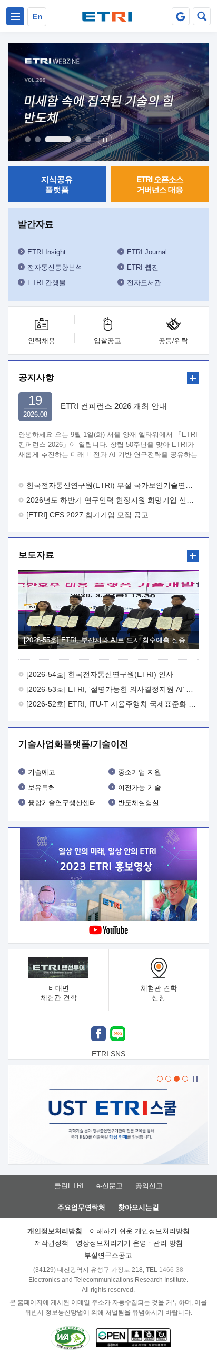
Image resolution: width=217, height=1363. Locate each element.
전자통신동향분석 (54, 267)
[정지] (105, 140)
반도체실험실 (138, 803)
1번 (28, 139)
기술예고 (41, 772)
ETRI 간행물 (46, 283)
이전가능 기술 (139, 787)
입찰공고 (107, 341)
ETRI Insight (46, 252)
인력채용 (41, 341)
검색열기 (202, 16)
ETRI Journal (147, 252)
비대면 (59, 993)
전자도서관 (144, 283)
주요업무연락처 (81, 1207)
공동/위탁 (173, 341)
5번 (88, 139)
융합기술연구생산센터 (62, 803)
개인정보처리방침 (54, 1231)
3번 (58, 139)
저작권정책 (51, 1243)
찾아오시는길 (138, 1207)
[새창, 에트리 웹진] (108, 102)
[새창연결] (108, 876)
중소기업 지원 (139, 772)
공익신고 (149, 1186)
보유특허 (41, 787)
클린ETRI (69, 1186)
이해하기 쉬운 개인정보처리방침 (140, 1231)
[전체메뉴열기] (15, 16)
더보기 (193, 378)
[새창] (98, 1035)
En (37, 16)
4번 (78, 139)
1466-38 (171, 1269)
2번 (38, 139)
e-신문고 (109, 1186)
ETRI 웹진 (143, 267)
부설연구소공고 (108, 1255)
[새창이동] (181, 16)
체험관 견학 (159, 993)
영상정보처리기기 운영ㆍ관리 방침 (129, 1243)
